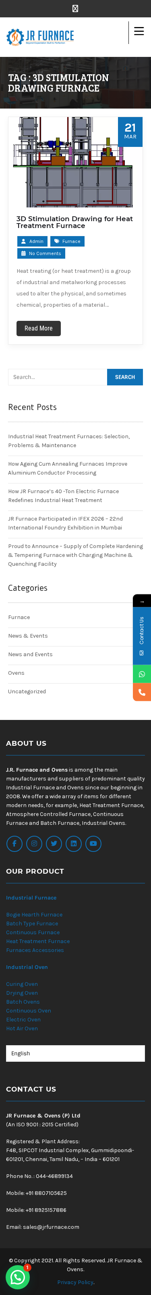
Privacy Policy (75, 1282)
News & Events (28, 635)
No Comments (44, 253)
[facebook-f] (14, 844)
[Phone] (142, 692)
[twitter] (54, 844)
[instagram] (34, 844)
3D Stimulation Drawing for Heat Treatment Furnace (75, 222)
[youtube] (93, 844)
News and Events (30, 654)
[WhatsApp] (142, 674)
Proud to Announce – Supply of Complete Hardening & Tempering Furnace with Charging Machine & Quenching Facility (75, 555)
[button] (18, 1277)
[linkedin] (74, 844)
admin (36, 241)
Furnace (71, 241)
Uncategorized (27, 691)
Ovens (16, 672)
